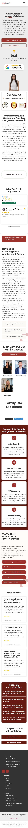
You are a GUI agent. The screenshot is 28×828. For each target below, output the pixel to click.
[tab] (14, 239)
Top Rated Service (16, 67)
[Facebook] (7, 771)
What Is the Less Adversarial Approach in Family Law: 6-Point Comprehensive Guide (12, 654)
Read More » (7, 616)
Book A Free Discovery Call (14, 40)
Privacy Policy (14, 818)
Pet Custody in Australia (13, 627)
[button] (24, 3)
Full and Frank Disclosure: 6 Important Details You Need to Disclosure (13, 601)
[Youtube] (3, 771)
